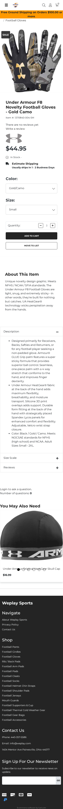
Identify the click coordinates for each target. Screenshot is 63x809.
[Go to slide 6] (44, 569)
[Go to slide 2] (33, 89)
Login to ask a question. (16, 489)
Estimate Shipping (25, 163)
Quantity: (14, 225)
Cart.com (42, 808)
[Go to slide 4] (34, 569)
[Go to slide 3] (38, 89)
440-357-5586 (19, 737)
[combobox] (31, 188)
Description (11, 331)
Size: (10, 200)
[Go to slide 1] (28, 89)
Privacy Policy (10, 624)
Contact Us (8, 629)
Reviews (9, 467)
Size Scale (10, 457)
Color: (11, 178)
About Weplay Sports (14, 619)
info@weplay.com (20, 743)
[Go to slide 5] (39, 569)
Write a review (15, 128)
